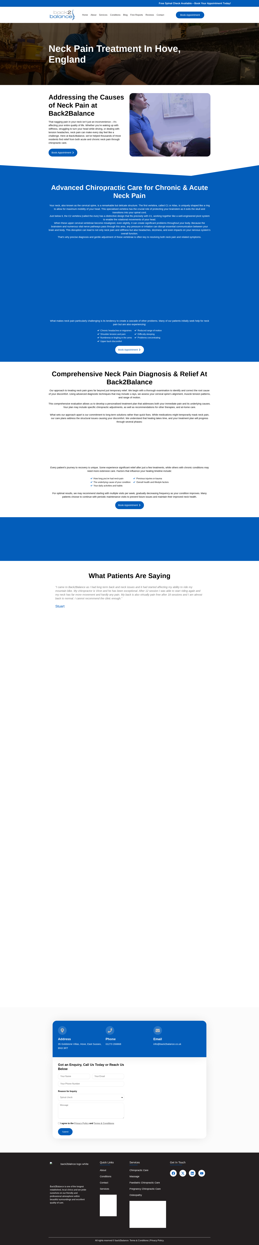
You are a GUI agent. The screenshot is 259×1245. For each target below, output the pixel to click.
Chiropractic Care (139, 1170)
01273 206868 (113, 1044)
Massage (134, 1176)
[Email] (157, 1030)
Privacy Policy (81, 1123)
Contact (160, 15)
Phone (111, 1039)
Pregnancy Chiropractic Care (145, 1189)
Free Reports (136, 15)
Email (157, 1039)
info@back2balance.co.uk (167, 1044)
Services (103, 15)
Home (85, 15)
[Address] (62, 1030)
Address (64, 1039)
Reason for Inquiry (67, 1091)
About (93, 15)
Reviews (150, 15)
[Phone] (110, 1030)
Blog (125, 15)
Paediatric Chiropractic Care (145, 1182)
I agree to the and (87, 1123)
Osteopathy (136, 1195)
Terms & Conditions (104, 1123)
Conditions (115, 15)
